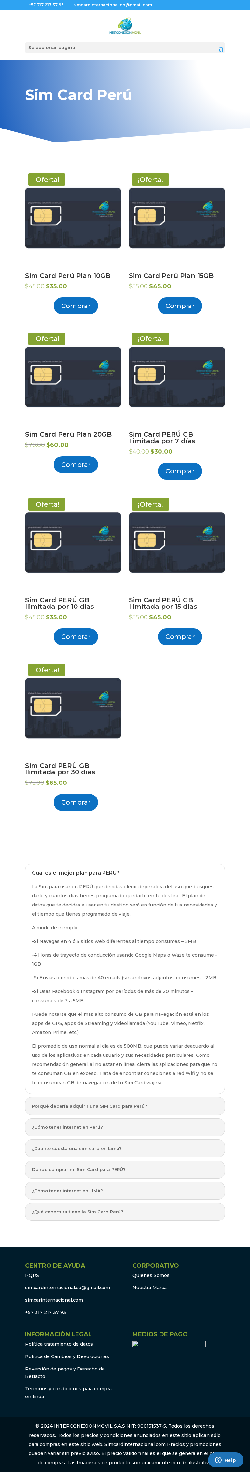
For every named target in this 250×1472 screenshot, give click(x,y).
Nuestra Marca (149, 1287)
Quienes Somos (151, 1275)
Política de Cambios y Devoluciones (67, 1356)
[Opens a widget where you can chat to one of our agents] (225, 1460)
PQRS (32, 1275)
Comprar (75, 306)
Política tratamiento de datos (59, 1344)
